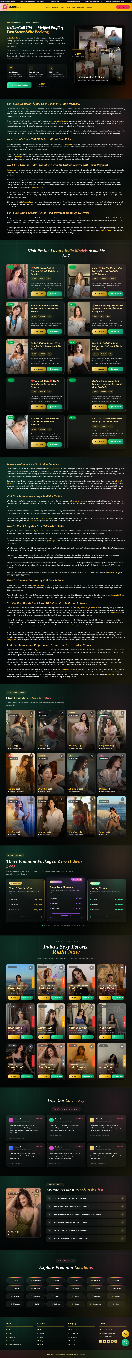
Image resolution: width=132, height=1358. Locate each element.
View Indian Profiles (21, 85)
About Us (11, 1341)
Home (48, 7)
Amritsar (57, 1288)
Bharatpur (117, 1296)
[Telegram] (100, 1341)
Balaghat (17, 1296)
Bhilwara (57, 1304)
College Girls (75, 1333)
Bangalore (36, 1296)
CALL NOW (39, 293)
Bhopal (77, 1304)
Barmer (57, 1296)
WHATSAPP (55, 293)
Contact (89, 7)
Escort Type (71, 7)
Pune (41, 1330)
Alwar (117, 1280)
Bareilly (77, 1296)
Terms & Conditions (15, 1344)
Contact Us (12, 1337)
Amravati (37, 1288)
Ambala (16, 1288)
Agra (16, 1280)
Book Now (124, 7)
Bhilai (37, 1304)
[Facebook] (104, 1341)
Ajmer (57, 1280)
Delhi (41, 1337)
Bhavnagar (16, 1304)
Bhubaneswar (97, 1304)
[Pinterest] (115, 1341)
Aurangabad (117, 1288)
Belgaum (97, 1296)
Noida (41, 1344)
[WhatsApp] (125, 1342)
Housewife (74, 1330)
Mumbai (42, 1333)
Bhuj (117, 1304)
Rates (62, 7)
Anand (77, 1288)
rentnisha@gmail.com (108, 1333)
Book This (24, 917)
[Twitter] (108, 1341)
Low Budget (74, 1341)
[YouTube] (112, 1341)
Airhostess (74, 1337)
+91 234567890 (107, 1336)
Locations (80, 7)
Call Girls (55, 7)
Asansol (97, 1288)
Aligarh (77, 1280)
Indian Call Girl (12, 38)
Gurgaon (42, 1341)
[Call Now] (125, 1334)
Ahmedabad (37, 1280)
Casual (73, 1344)
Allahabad (97, 1280)
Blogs (10, 1333)
